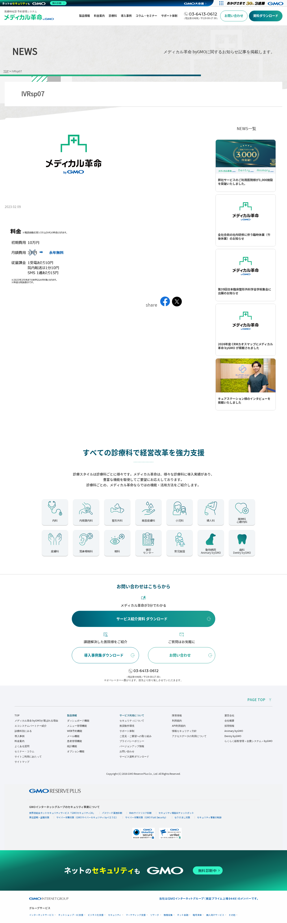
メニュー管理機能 (77, 725)
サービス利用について (132, 715)
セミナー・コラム (24, 751)
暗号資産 (197, 915)
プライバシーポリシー (132, 741)
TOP (17, 715)
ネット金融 (182, 915)
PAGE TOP (256, 700)
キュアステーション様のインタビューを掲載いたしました (244, 401)
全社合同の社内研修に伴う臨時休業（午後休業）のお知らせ (244, 237)
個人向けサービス (215, 915)
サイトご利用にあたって (28, 756)
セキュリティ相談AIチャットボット (176, 813)
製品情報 (72, 715)
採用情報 (229, 725)
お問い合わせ (180, 655)
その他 (232, 915)
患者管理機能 (74, 741)
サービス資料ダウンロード (134, 756)
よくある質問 (22, 746)
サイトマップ (22, 761)
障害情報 (177, 715)
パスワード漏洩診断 (112, 813)
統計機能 (72, 746)
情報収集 (168, 915)
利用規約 (177, 720)
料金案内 (19, 741)
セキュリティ (114, 915)
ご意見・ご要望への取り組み (136, 736)
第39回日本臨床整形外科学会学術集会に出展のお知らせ (244, 291)
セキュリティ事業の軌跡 (209, 817)
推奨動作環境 (127, 725)
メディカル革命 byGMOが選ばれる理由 (36, 720)
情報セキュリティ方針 (184, 731)
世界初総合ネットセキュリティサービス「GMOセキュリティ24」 (62, 813)
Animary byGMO (233, 731)
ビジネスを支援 (96, 915)
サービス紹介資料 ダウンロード (141, 619)
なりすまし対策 (182, 817)
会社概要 (229, 720)
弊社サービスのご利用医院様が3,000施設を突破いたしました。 (245, 182)
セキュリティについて (132, 720)
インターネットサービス (41, 915)
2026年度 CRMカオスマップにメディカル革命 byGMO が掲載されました (245, 346)
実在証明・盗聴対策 (39, 817)
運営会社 (229, 715)
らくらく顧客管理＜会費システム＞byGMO (248, 741)
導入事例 (19, 736)
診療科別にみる (23, 731)
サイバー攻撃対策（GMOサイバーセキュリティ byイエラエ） (87, 817)
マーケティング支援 (136, 915)
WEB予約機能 (74, 731)
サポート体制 (127, 731)
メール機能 (73, 736)
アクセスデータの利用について (189, 736)
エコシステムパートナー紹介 (31, 725)
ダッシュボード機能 (78, 720)
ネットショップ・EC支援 (70, 915)
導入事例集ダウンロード (104, 655)
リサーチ (154, 915)
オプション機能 (75, 751)
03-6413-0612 (146, 671)
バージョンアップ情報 (132, 746)
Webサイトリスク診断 (140, 813)
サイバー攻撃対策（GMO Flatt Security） (146, 817)
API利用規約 (179, 725)
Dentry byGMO (232, 736)
